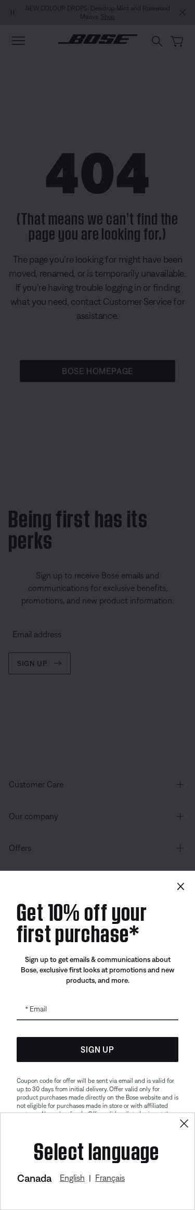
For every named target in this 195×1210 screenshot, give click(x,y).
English (72, 1177)
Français (110, 1177)
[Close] (184, 1123)
